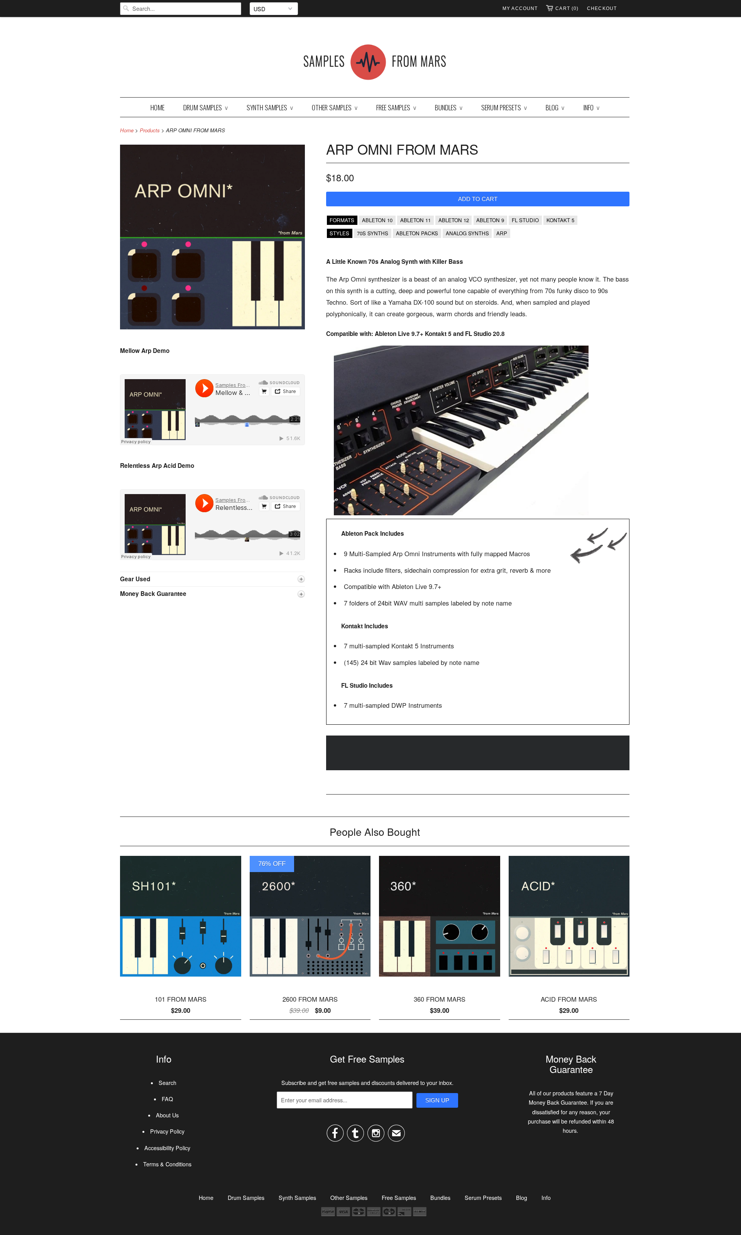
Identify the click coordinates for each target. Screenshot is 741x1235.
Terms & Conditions (167, 1164)
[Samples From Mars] (374, 64)
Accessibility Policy (167, 1148)
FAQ (167, 1099)
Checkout (602, 8)
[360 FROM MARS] (439, 979)
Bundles (448, 107)
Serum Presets (504, 107)
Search (167, 1083)
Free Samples (396, 107)
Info (591, 107)
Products (150, 130)
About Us (167, 1115)
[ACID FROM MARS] (569, 979)
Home (157, 107)
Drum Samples (205, 107)
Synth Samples (270, 107)
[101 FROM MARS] (180, 979)
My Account (520, 8)
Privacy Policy (167, 1131)
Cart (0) (567, 8)
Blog (555, 107)
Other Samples (334, 107)
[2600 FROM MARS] (310, 979)
